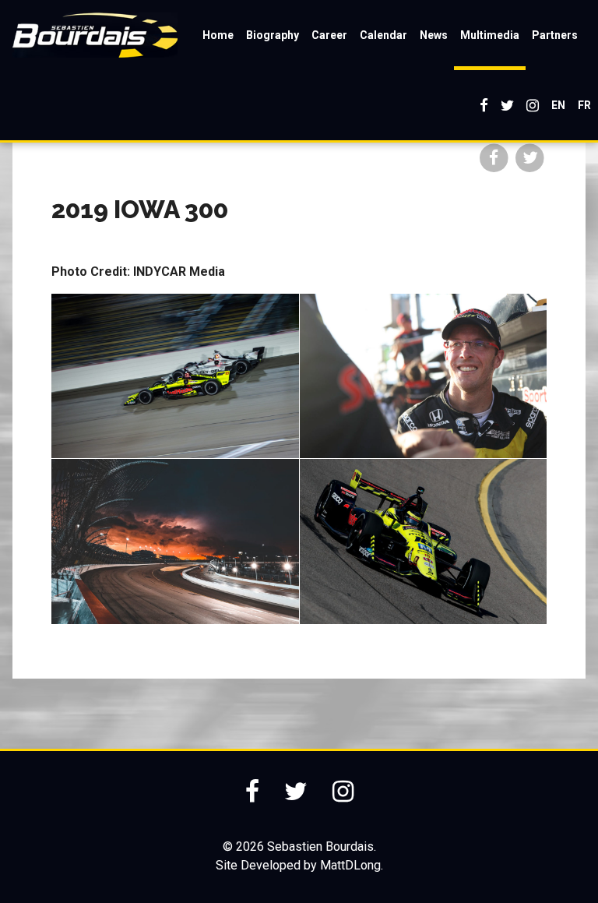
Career (329, 35)
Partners (555, 35)
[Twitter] (507, 105)
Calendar (383, 35)
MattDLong (350, 865)
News (434, 35)
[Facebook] (483, 105)
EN (558, 105)
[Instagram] (532, 105)
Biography (272, 35)
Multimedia (489, 35)
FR (584, 105)
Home (218, 35)
